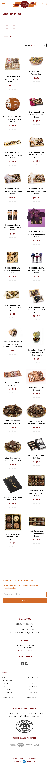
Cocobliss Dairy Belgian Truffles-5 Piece (36, 270)
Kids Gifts (32, 692)
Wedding (8, 689)
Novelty (31, 689)
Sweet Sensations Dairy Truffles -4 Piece (12, 536)
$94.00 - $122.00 (9, 32)
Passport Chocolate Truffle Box (12, 498)
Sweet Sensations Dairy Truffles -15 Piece (36, 493)
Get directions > (24, 650)
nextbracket (30, 761)
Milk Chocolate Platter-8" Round (12, 459)
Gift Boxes (32, 683)
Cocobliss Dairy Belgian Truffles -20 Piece (12, 155)
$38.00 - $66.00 (9, 25)
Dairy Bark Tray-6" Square (36, 388)
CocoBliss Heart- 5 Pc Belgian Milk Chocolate (36, 352)
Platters (6, 677)
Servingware (33, 686)
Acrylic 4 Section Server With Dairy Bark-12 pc (12, 79)
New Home (8, 692)
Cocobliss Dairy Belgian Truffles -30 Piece (36, 154)
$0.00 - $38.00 (8, 21)
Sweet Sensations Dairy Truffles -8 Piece (36, 533)
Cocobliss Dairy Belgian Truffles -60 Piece (36, 191)
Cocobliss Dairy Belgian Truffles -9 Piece (36, 234)
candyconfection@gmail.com (24, 633)
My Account (7, 698)
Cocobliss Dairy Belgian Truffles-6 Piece (12, 307)
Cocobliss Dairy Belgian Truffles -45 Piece (12, 191)
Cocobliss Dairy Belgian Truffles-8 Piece (36, 309)
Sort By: (27, 45)
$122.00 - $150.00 (9, 36)
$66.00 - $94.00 (9, 29)
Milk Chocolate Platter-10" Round (12, 422)
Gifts (28, 680)
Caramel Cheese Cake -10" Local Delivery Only (12, 119)
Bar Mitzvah (9, 686)
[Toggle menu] (3, 3)
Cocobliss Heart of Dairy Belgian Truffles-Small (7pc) (12, 344)
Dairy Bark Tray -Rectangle (12, 384)
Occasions (7, 680)
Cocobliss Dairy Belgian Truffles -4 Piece (12, 227)
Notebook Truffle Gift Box (36, 456)
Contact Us (31, 698)
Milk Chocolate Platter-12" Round (36, 422)
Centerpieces (32, 677)
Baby (6, 683)
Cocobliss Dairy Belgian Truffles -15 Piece (36, 114)
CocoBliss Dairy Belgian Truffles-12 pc (12, 270)
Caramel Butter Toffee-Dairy (36, 72)
